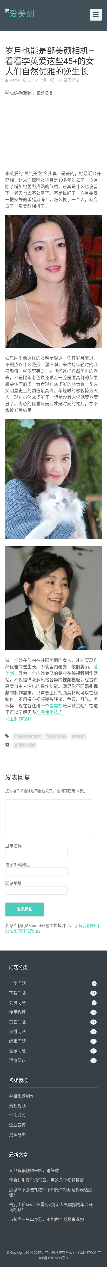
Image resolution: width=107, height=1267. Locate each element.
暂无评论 (71, 80)
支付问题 (17, 1031)
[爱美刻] (19, 13)
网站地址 (13, 883)
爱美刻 (56, 706)
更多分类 (17, 1134)
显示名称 (13, 846)
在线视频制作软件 (27, 736)
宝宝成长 (17, 1115)
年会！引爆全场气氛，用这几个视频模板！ (48, 1180)
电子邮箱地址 (17, 864)
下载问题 (17, 993)
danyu (15, 80)
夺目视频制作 (21, 1096)
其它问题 (17, 1021)
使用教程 (17, 1012)
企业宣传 (17, 1125)
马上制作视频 (18, 719)
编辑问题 (17, 1041)
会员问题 (17, 1002)
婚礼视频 (17, 1105)
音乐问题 (17, 1050)
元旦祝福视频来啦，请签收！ (36, 1170)
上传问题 (17, 983)
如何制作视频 (25, 745)
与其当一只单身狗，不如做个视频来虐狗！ (48, 1219)
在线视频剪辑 (56, 736)
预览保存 (17, 1060)
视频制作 (78, 736)
